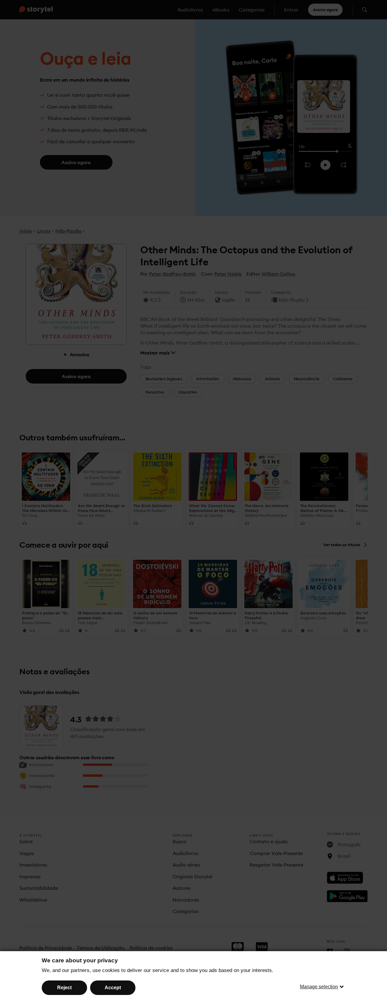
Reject (64, 987)
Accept (113, 987)
